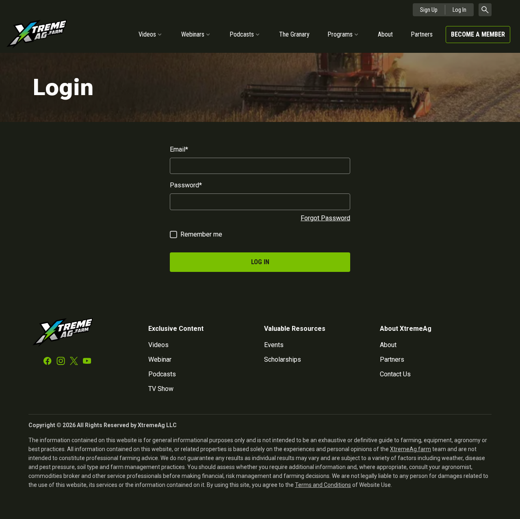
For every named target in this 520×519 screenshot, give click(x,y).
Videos (147, 34)
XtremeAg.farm (410, 449)
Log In (459, 10)
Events (274, 345)
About (385, 34)
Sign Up (429, 10)
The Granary (294, 34)
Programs (340, 34)
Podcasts (242, 34)
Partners (422, 34)
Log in (260, 262)
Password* (186, 185)
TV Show (160, 389)
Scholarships (282, 359)
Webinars (192, 34)
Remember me (201, 234)
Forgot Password (325, 218)
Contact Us (395, 374)
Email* (179, 149)
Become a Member (478, 34)
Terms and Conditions (323, 485)
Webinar (159, 359)
